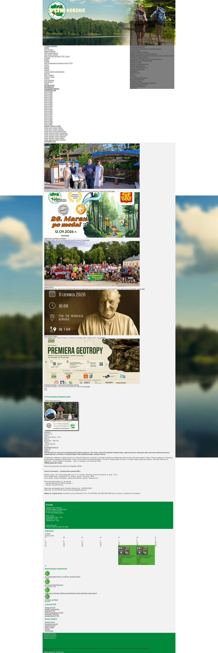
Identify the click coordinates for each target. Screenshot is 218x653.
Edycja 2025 (48, 94)
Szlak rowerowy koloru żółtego (54, 138)
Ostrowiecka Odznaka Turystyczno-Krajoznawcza (146, 59)
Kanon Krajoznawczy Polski (54, 613)
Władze (132, 25)
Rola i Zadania (49, 75)
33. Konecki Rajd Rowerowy (54, 585)
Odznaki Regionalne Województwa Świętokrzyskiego (147, 42)
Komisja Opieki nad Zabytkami (54, 72)
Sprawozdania (134, 27)
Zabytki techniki (50, 626)
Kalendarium (134, 23)
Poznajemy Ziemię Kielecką (139, 57)
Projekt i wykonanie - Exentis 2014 (53, 652)
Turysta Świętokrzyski (137, 47)
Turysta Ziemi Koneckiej (138, 32)
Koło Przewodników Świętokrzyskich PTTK (58, 63)
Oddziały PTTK (50, 611)
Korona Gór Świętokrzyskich (139, 64)
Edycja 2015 (48, 111)
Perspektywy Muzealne (137, 86)
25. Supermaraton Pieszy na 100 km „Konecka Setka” (62, 577)
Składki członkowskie (52, 609)
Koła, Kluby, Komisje (51, 55)
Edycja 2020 (48, 102)
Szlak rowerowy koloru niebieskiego (56, 135)
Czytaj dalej (111, 191)
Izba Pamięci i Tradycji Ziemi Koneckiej (143, 83)
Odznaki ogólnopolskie (137, 66)
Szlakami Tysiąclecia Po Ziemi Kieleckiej (143, 54)
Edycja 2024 (48, 95)
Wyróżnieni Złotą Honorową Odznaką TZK (143, 40)
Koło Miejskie (48, 82)
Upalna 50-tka (48, 287)
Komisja (47, 73)
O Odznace (133, 33)
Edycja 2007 (48, 124)
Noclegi (47, 629)
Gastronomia (49, 631)
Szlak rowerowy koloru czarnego (55, 140)
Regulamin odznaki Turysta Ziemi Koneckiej (144, 37)
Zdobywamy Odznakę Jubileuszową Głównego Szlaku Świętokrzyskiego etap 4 (71, 593)
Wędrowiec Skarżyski (137, 44)
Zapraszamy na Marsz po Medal (55, 238)
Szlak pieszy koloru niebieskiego (55, 131)
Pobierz (46, 451)
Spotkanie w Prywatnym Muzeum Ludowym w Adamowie (63, 190)
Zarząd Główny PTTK (52, 616)
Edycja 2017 (48, 107)
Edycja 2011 (48, 118)
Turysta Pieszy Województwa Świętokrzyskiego (145, 49)
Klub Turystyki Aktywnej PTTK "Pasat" (57, 56)
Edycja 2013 (48, 114)
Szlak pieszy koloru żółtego (53, 128)
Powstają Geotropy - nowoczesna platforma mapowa (61, 385)
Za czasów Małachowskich (139, 78)
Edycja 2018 (48, 106)
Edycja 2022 (48, 99)
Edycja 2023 (48, 97)
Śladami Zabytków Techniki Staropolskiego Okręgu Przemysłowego (152, 56)
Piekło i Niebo (49, 627)
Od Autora (133, 76)
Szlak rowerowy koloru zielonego (55, 136)
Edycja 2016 (48, 109)
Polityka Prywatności (50, 638)
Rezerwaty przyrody (51, 624)
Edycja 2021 (48, 101)
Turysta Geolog (135, 50)
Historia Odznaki (135, 35)
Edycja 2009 (48, 121)
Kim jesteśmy (48, 49)
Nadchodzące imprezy (50, 634)
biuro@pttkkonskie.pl (51, 447)
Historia (132, 74)
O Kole (46, 65)
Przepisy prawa (49, 77)
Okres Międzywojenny (137, 79)
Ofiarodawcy (134, 71)
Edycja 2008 (48, 123)
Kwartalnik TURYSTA (52, 614)
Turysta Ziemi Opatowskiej (138, 45)
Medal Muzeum (135, 73)
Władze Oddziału (49, 51)
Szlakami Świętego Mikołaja (139, 52)
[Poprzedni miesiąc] (47, 534)
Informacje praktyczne (137, 69)
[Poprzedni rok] (45, 534)
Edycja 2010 (48, 119)
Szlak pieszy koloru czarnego (54, 129)
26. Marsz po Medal (51, 600)
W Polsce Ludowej (136, 81)
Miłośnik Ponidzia (135, 62)
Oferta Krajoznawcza (51, 53)
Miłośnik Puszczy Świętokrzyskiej (141, 61)
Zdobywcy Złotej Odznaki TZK (140, 38)
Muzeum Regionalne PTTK (139, 84)
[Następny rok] (48, 534)
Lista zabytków (49, 80)
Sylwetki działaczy (136, 28)
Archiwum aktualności (50, 636)
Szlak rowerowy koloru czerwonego (55, 133)
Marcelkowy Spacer (50, 336)
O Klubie (47, 58)
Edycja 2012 (48, 116)
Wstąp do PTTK (50, 607)
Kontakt (46, 61)
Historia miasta (50, 622)
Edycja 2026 (48, 92)
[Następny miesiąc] (50, 534)
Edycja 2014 (48, 112)
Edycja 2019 (48, 104)
